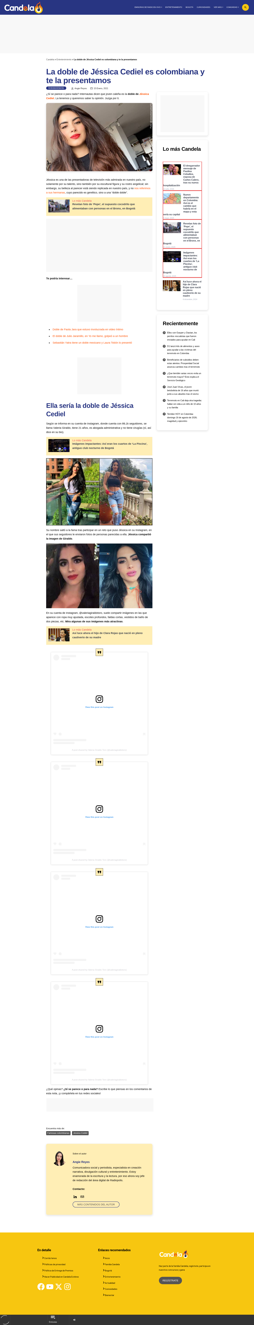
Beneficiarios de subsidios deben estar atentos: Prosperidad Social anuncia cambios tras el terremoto (183, 363)
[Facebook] (41, 1286)
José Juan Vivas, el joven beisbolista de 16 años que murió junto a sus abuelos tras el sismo (183, 390)
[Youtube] (50, 1286)
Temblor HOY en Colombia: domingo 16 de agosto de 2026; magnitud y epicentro (182, 417)
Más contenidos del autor (96, 1204)
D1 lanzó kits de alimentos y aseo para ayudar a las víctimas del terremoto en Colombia (183, 349)
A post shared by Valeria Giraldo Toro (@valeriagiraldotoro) (99, 750)
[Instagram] (67, 1286)
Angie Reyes (81, 88)
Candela (50, 59)
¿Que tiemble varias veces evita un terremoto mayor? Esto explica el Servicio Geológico (184, 377)
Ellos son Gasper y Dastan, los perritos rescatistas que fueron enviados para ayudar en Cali (182, 336)
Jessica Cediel (80, 1133)
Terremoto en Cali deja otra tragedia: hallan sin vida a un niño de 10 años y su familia (184, 404)
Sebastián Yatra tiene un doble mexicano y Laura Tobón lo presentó (92, 342)
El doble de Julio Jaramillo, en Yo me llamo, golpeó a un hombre (90, 336)
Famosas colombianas (58, 1133)
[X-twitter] (58, 1286)
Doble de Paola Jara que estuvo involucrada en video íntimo (88, 329)
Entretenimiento (63, 59)
